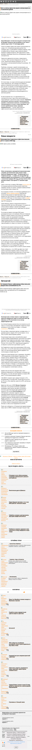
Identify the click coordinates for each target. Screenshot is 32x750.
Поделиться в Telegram (13, 1)
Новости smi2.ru (16, 463)
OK (16, 747)
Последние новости (16, 431)
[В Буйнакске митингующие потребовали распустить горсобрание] (4, 490)
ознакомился (4, 328)
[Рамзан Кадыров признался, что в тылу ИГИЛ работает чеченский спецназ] (4, 503)
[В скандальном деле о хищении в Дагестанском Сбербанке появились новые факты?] (4, 550)
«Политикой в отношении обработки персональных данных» (16, 742)
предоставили (26, 184)
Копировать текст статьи (15, 1)
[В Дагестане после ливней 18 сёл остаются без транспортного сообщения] (4, 702)
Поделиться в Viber (11, 1)
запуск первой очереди (13, 193)
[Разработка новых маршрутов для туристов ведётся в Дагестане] (4, 613)
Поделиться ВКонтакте (1, 1)
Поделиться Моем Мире (3, 1)
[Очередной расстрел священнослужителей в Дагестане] (4, 656)
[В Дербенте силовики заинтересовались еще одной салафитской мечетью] (4, 515)
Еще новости (16, 451)
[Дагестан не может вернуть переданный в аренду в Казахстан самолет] (4, 581)
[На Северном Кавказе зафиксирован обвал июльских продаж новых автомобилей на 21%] (4, 628)
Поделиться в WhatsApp (8, 1)
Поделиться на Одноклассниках (6, 1)
